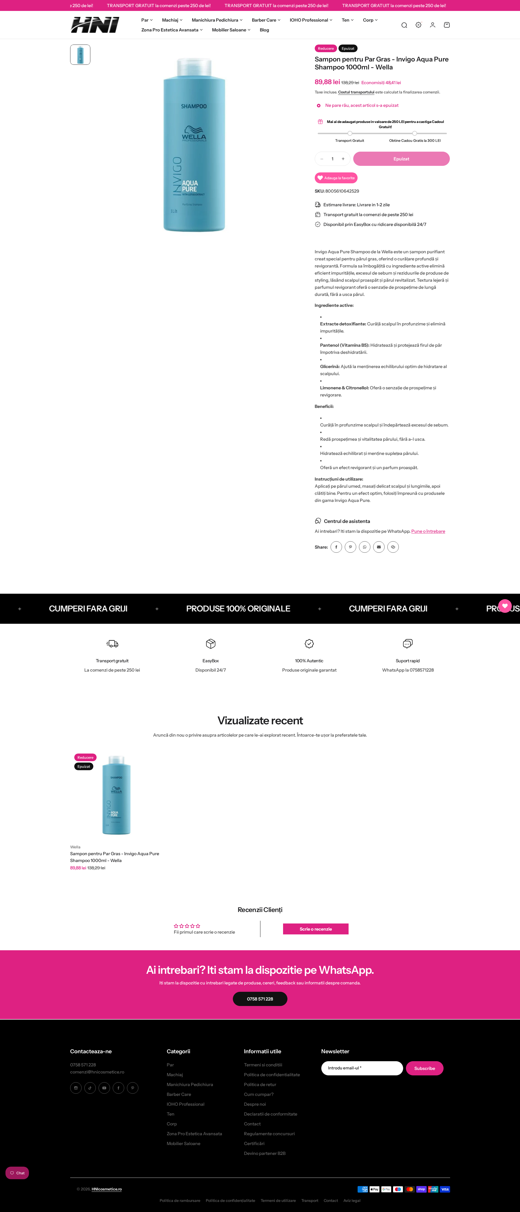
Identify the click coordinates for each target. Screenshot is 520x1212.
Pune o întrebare (428, 531)
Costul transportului (356, 92)
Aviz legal (352, 1200)
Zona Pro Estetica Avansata (169, 30)
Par (144, 20)
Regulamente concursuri (269, 1133)
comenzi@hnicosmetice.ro (97, 1072)
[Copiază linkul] (393, 547)
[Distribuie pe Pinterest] (350, 547)
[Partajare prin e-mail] (379, 547)
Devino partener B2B (265, 1153)
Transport (309, 1200)
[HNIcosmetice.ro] (94, 25)
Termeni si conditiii (263, 1064)
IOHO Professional (309, 20)
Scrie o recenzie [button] (316, 929)
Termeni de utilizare (278, 1200)
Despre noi (255, 1104)
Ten (345, 20)
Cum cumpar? (259, 1094)
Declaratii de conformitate (270, 1114)
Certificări (254, 1143)
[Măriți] (191, 144)
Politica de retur (260, 1084)
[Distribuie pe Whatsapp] (364, 547)
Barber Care (264, 20)
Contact (252, 1123)
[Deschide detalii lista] (505, 606)
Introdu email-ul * (344, 1067)
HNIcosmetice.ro (107, 1189)
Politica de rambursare (180, 1200)
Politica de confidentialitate (272, 1074)
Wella (75, 847)
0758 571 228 (83, 1064)
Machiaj (170, 20)
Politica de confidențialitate (230, 1200)
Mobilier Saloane (229, 30)
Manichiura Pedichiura (215, 20)
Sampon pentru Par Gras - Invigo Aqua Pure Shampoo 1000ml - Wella (114, 857)
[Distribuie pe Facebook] (336, 547)
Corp (368, 20)
